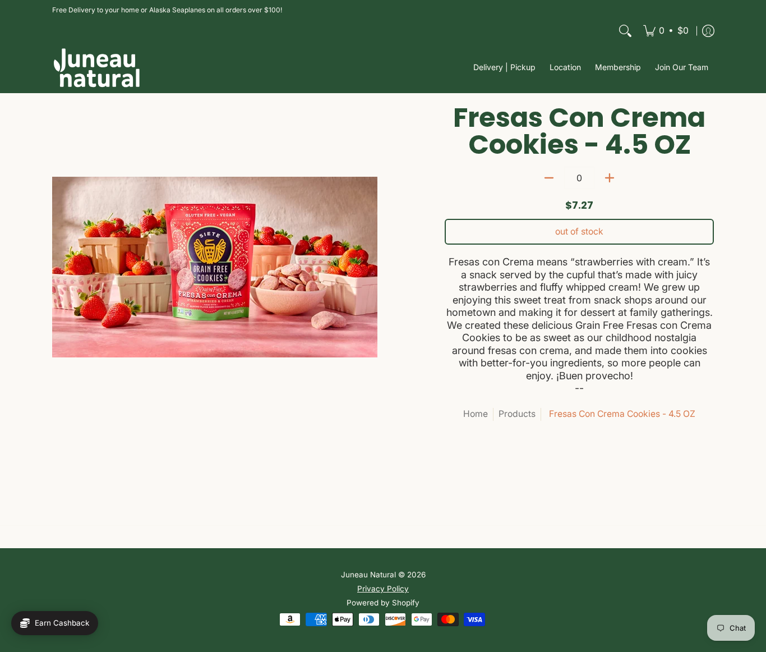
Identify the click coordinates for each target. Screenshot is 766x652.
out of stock (579, 231)
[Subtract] (549, 178)
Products (517, 413)
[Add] (609, 178)
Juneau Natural (368, 574)
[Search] (625, 31)
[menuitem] (666, 31)
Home (475, 413)
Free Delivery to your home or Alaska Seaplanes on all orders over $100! (167, 10)
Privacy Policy (383, 588)
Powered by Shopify (383, 602)
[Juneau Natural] (97, 67)
